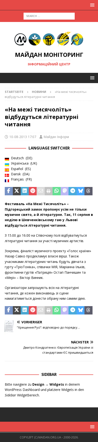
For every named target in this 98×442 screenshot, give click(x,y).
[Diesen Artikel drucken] (49, 191)
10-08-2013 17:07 (22, 136)
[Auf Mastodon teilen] (65, 191)
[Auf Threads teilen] (88, 191)
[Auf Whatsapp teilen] (57, 191)
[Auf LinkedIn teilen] (25, 191)
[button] (91, 5)
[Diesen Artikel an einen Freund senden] (41, 191)
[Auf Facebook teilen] (9, 191)
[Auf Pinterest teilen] (33, 191)
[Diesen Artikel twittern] (17, 191)
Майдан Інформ (56, 136)
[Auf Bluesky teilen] (81, 191)
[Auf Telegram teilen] (73, 191)
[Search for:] (49, 15)
